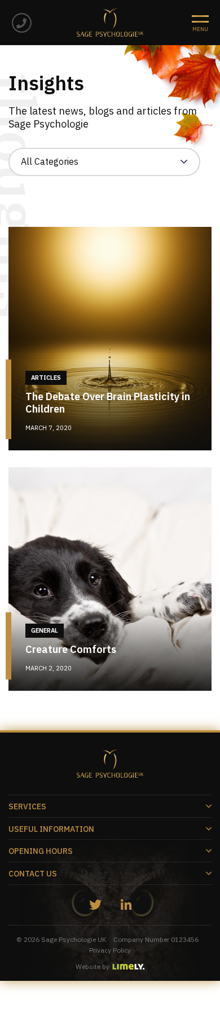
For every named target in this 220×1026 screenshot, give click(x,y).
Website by (92, 966)
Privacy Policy (110, 950)
